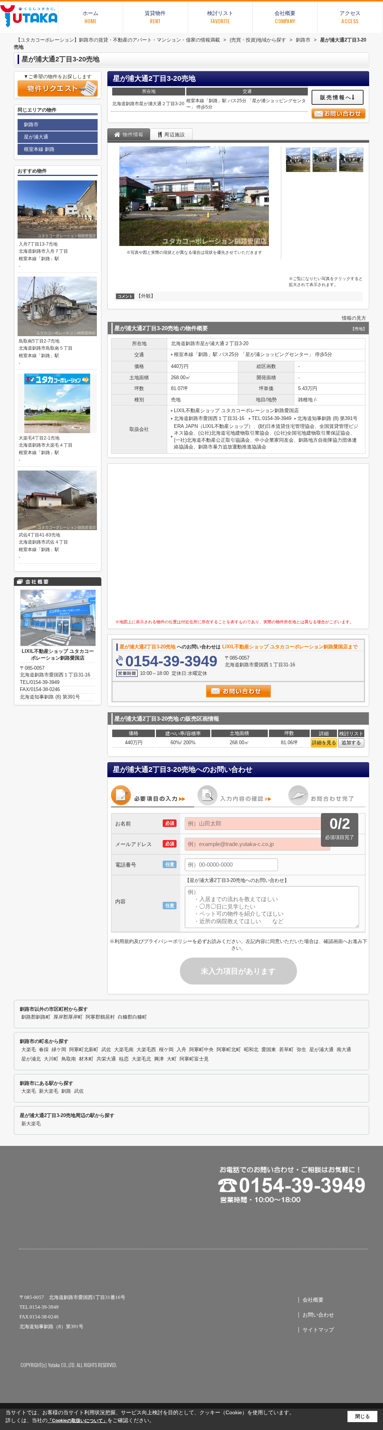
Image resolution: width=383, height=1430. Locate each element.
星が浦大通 (150, 103)
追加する (351, 742)
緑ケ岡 (59, 1049)
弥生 (301, 1049)
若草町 (286, 1049)
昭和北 (251, 1049)
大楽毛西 (146, 1049)
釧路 (213, 100)
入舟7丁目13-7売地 (38, 244)
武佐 (106, 1049)
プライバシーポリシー (168, 941)
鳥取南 (68, 1059)
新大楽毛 (48, 1091)
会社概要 (313, 1300)
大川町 (51, 1059)
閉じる (362, 1416)
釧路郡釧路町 (35, 1017)
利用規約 (124, 941)
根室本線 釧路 (39, 149)
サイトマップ (318, 1330)
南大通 (344, 1049)
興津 (159, 1059)
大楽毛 (28, 1049)
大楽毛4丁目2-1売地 (39, 438)
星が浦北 (31, 1059)
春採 (44, 1049)
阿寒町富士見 (194, 1059)
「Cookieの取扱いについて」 (77, 1420)
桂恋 (124, 1059)
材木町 (86, 1059)
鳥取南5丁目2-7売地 (39, 341)
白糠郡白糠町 (132, 1017)
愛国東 (268, 1049)
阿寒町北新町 (83, 1049)
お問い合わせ (318, 1315)
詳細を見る (324, 742)
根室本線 (195, 100)
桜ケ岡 (166, 1049)
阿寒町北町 (229, 1049)
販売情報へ (336, 97)
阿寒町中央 (201, 1049)
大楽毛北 (141, 1059)
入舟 (181, 1049)
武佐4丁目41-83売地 (39, 535)
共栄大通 (106, 1059)
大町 (172, 1059)
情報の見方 (354, 318)
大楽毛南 (124, 1049)
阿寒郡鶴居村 (100, 1017)
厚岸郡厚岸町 (68, 1017)
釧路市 (132, 103)
